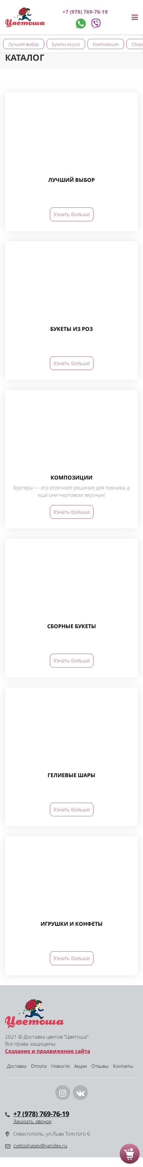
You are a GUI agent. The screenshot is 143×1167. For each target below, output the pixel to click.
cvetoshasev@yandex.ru (40, 1145)
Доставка (16, 1066)
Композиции (106, 44)
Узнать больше (72, 214)
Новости (60, 1066)
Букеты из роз (66, 44)
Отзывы (99, 1066)
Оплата (39, 1066)
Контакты (123, 1066)
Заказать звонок (32, 1121)
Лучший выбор (23, 44)
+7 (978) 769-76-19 (85, 11)
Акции (80, 1066)
